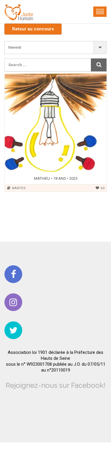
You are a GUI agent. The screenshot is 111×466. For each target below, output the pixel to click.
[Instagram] (13, 302)
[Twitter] (13, 330)
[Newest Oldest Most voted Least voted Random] (55, 47)
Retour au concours (33, 29)
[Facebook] (13, 274)
